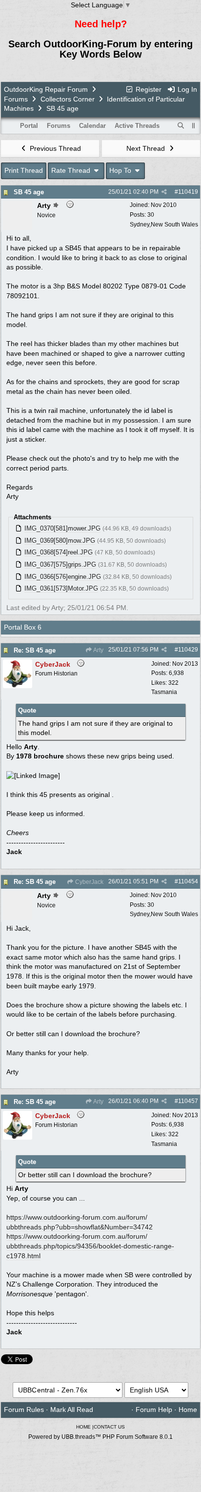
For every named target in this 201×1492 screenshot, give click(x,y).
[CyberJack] (17, 686)
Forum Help (154, 1409)
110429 (188, 649)
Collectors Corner (67, 99)
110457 (188, 1101)
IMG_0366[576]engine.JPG (62, 576)
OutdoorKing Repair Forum (46, 89)
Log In (186, 89)
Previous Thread (54, 148)
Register (147, 89)
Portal (29, 125)
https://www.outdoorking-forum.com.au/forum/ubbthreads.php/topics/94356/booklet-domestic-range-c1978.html (90, 1245)
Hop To (121, 170)
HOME (83, 1427)
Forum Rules (24, 1409)
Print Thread (23, 170)
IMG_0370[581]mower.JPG (62, 528)
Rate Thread (71, 170)
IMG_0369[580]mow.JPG (59, 540)
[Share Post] (164, 192)
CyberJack (88, 882)
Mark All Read (71, 1409)
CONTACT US (109, 1427)
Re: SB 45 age (35, 650)
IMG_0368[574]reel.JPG (58, 552)
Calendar (92, 125)
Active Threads (137, 125)
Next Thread (146, 148)
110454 (188, 881)
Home (188, 1409)
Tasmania (164, 692)
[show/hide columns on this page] (194, 125)
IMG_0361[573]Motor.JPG (61, 588)
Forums (16, 99)
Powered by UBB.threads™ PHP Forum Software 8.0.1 (100, 1436)
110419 (188, 191)
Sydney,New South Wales (164, 224)
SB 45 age (29, 192)
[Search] (181, 126)
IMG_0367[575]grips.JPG (60, 564)
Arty (97, 650)
